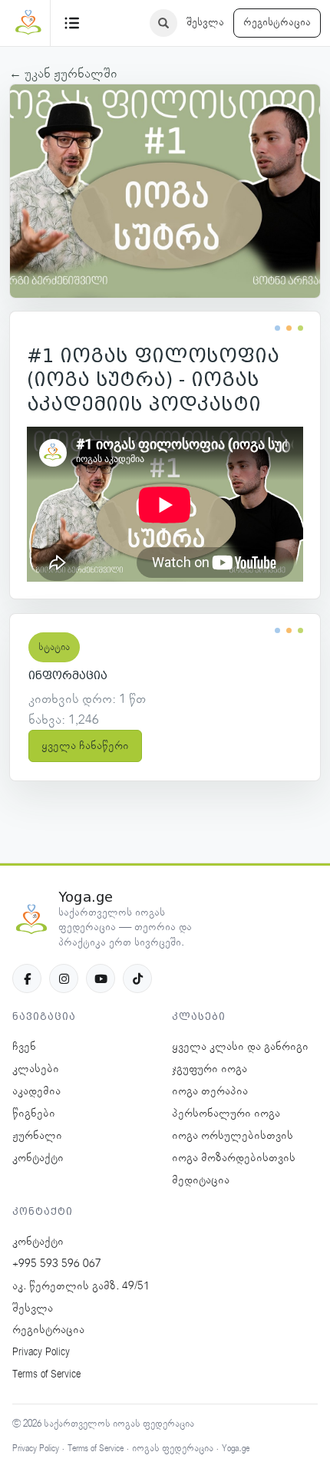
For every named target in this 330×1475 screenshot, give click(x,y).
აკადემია (36, 1091)
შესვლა (205, 22)
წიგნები (33, 1113)
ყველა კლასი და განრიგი (240, 1047)
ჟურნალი (37, 1136)
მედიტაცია (200, 1180)
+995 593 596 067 (56, 1264)
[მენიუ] (72, 23)
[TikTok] (137, 978)
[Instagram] (63, 978)
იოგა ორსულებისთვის (232, 1136)
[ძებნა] (163, 23)
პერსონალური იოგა (226, 1113)
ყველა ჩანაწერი (85, 746)
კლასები (35, 1069)
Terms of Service (46, 1374)
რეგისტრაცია (277, 22)
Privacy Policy (41, 1352)
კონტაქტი (38, 1158)
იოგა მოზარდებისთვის (233, 1158)
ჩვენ (24, 1047)
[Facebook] (26, 978)
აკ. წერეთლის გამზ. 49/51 (81, 1286)
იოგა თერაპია (210, 1091)
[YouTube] (100, 978)
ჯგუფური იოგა (209, 1069)
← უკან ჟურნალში (63, 73)
